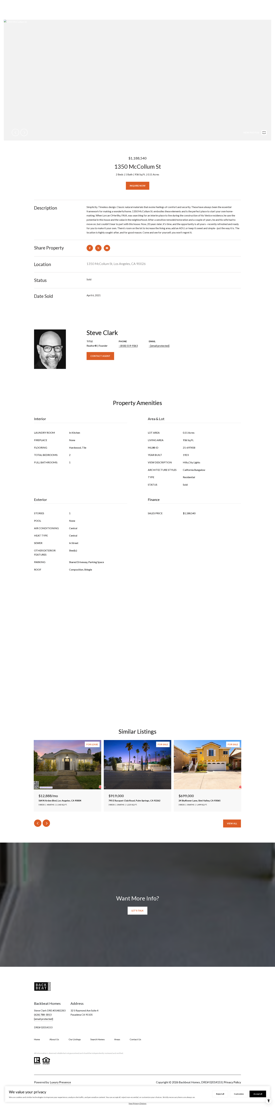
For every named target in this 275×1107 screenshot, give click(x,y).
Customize (239, 1094)
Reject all (220, 1094)
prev (15, 132)
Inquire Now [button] (137, 185)
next (24, 132)
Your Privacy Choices (137, 1103)
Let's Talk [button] (137, 910)
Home (37, 1039)
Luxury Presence (60, 1082)
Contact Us (135, 1039)
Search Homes (97, 1039)
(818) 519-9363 (129, 345)
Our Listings (75, 1039)
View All (232, 823)
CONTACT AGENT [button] (100, 356)
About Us (54, 1039)
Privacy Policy (232, 1082)
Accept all (258, 1094)
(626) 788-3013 (42, 1014)
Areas (117, 1039)
